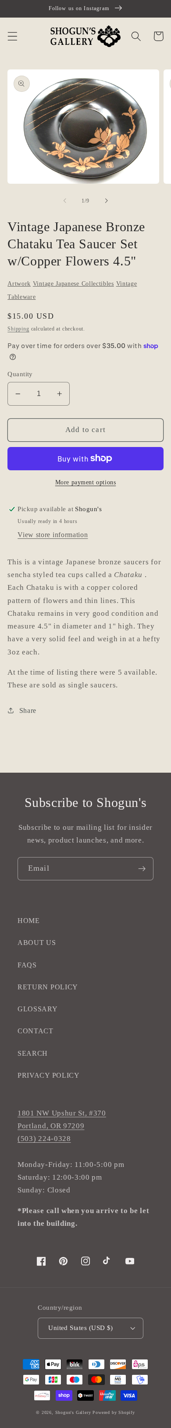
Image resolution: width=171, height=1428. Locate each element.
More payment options (85, 482)
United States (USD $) (80, 1327)
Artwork (19, 283)
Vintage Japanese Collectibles (73, 283)
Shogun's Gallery (73, 1412)
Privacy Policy (49, 1075)
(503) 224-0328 (44, 1138)
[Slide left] (65, 201)
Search (33, 1053)
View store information (53, 534)
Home (29, 920)
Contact (35, 1031)
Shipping (18, 328)
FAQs (27, 965)
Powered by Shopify (114, 1412)
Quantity (20, 374)
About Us (37, 942)
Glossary (38, 1009)
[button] (12, 36)
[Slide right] (106, 201)
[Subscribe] (142, 869)
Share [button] (27, 710)
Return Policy (48, 987)
